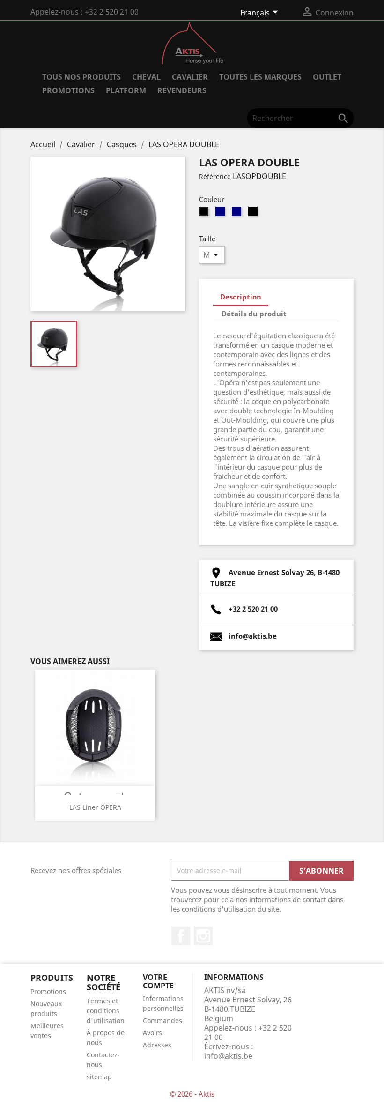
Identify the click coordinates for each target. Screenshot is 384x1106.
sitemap (99, 1076)
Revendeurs (182, 90)
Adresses (157, 1044)
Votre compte (158, 981)
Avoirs (152, 1032)
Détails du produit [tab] (254, 313)
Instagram (203, 936)
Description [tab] (240, 296)
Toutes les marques (260, 77)
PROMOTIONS (68, 90)
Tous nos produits (81, 77)
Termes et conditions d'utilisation (106, 1010)
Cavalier (190, 77)
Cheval (146, 77)
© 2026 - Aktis (192, 1094)
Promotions (48, 991)
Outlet (327, 77)
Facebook (180, 936)
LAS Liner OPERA (95, 807)
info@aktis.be (228, 1056)
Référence (215, 176)
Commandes (162, 1020)
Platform (126, 90)
